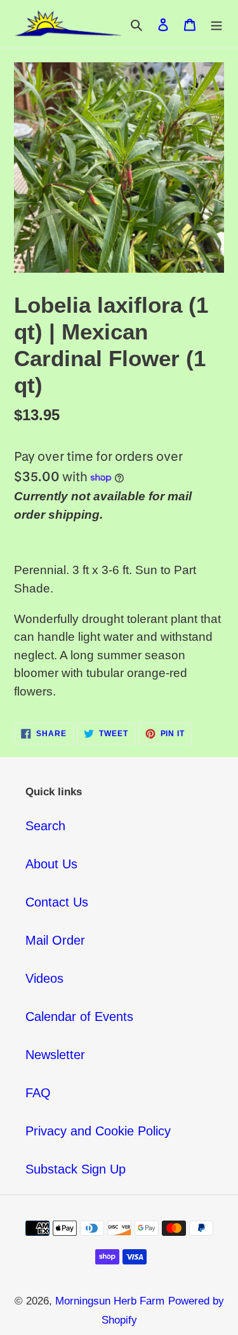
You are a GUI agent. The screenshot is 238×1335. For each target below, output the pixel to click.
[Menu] (216, 24)
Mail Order (55, 940)
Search (45, 826)
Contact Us (56, 902)
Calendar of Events (79, 1016)
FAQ (38, 1093)
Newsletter (55, 1055)
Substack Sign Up (75, 1169)
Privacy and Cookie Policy (98, 1131)
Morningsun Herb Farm (109, 1301)
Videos (44, 978)
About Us (51, 864)
